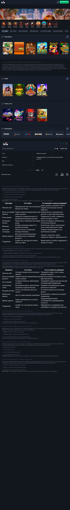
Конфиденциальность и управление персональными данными (50, 158)
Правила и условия (41, 153)
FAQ (3, 161)
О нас (3, 153)
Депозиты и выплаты (7, 164)
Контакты (4, 157)
